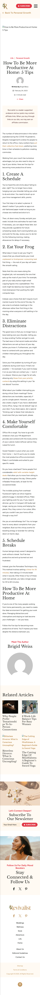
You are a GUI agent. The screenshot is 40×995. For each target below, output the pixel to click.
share (21, 99)
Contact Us (20, 957)
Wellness (20, 927)
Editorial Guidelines (20, 953)
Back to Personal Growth (18, 12)
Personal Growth (23, 58)
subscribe (31, 825)
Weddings (20, 923)
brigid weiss (24, 87)
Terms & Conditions (20, 970)
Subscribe (25, 6)
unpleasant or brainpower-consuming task (19, 259)
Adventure (20, 935)
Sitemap (20, 966)
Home (20, 943)
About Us (20, 949)
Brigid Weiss (20, 646)
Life (11, 58)
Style (20, 931)
